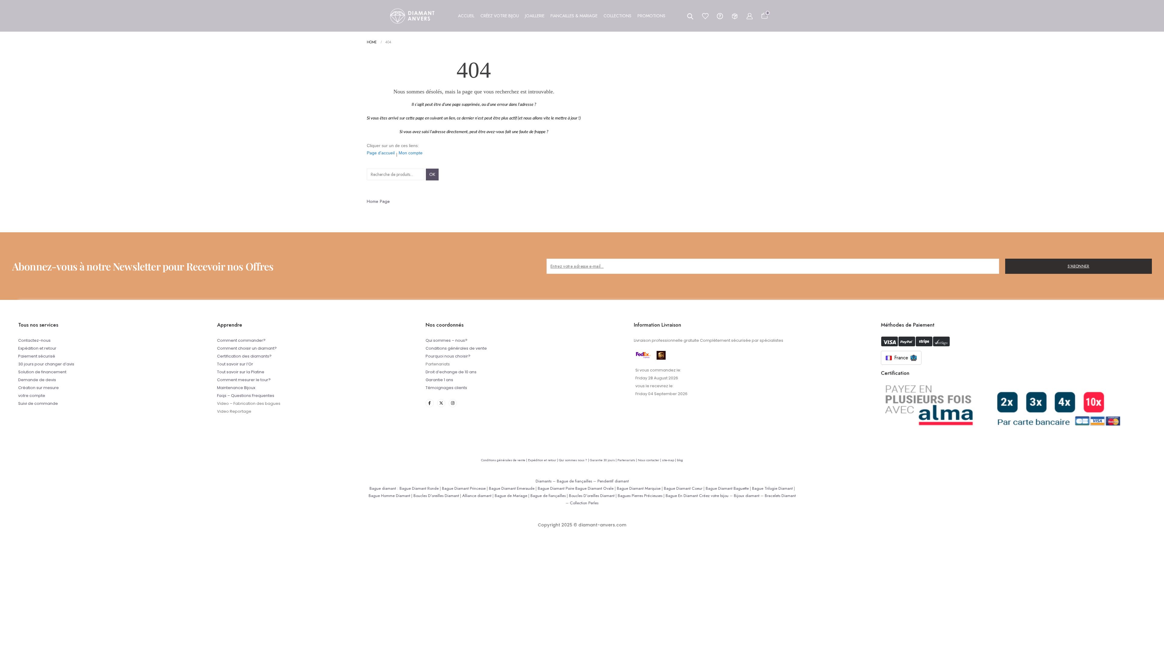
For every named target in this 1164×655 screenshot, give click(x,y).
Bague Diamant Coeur (683, 488)
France (901, 357)
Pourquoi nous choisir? (448, 356)
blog (680, 460)
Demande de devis (37, 380)
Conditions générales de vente (456, 348)
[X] (441, 403)
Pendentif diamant (613, 481)
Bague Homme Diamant (389, 496)
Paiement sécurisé (36, 356)
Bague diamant (383, 488)
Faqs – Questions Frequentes (245, 395)
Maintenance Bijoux (236, 388)
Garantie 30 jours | (603, 460)
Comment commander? (241, 340)
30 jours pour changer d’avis (46, 364)
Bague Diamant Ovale (594, 488)
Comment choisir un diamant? (247, 348)
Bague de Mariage (511, 496)
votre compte (31, 395)
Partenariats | (627, 460)
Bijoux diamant (746, 496)
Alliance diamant (476, 496)
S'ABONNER (1078, 266)
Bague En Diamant (682, 496)
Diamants (543, 481)
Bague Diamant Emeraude (511, 488)
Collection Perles (584, 503)
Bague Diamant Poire (556, 488)
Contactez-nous (34, 340)
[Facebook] (430, 403)
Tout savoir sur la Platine (240, 372)
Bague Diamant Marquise (639, 488)
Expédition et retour (37, 348)
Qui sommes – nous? (446, 340)
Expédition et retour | (543, 460)
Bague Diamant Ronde (419, 488)
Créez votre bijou (713, 496)
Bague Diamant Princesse (464, 488)
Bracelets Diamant (780, 496)
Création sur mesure (38, 388)
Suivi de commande (38, 403)
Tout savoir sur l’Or (235, 364)
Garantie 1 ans (439, 380)
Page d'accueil (381, 152)
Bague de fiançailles (574, 481)
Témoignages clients (446, 388)
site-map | (669, 460)
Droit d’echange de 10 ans (451, 372)
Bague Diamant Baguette (727, 488)
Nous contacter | (650, 460)
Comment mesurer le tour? (244, 380)
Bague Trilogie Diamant (772, 488)
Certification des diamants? (244, 356)
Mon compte (411, 152)
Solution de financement (42, 372)
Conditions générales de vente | (504, 460)
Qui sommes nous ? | (574, 460)
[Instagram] (453, 403)
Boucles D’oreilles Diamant (436, 496)
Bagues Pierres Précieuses (640, 496)
